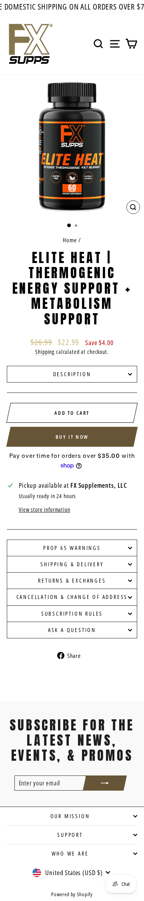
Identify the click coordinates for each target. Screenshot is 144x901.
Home (69, 240)
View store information (44, 509)
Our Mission (70, 816)
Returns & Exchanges (72, 580)
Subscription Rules (72, 613)
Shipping (44, 351)
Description (72, 374)
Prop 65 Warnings (72, 548)
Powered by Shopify (72, 894)
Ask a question (72, 630)
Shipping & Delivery (71, 564)
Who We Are (70, 853)
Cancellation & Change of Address (72, 597)
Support (70, 834)
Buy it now (72, 436)
